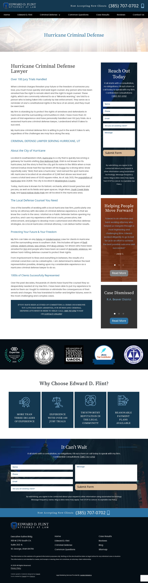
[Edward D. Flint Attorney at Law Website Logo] (19, 6)
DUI (25, 249)
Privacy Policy (16, 568)
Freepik (38, 574)
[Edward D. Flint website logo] (30, 525)
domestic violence (78, 249)
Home (7, 15)
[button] (115, 265)
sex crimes (40, 246)
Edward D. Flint (25, 15)
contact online (53, 313)
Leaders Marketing (86, 575)
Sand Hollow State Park (33, 193)
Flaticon (32, 576)
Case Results (102, 15)
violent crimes (26, 246)
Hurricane (47, 158)
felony (39, 239)
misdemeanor (53, 239)
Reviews (121, 15)
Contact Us (138, 15)
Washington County (65, 181)
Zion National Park (49, 161)
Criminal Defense (48, 15)
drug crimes (57, 246)
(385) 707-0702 (70, 310)
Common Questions (78, 15)
